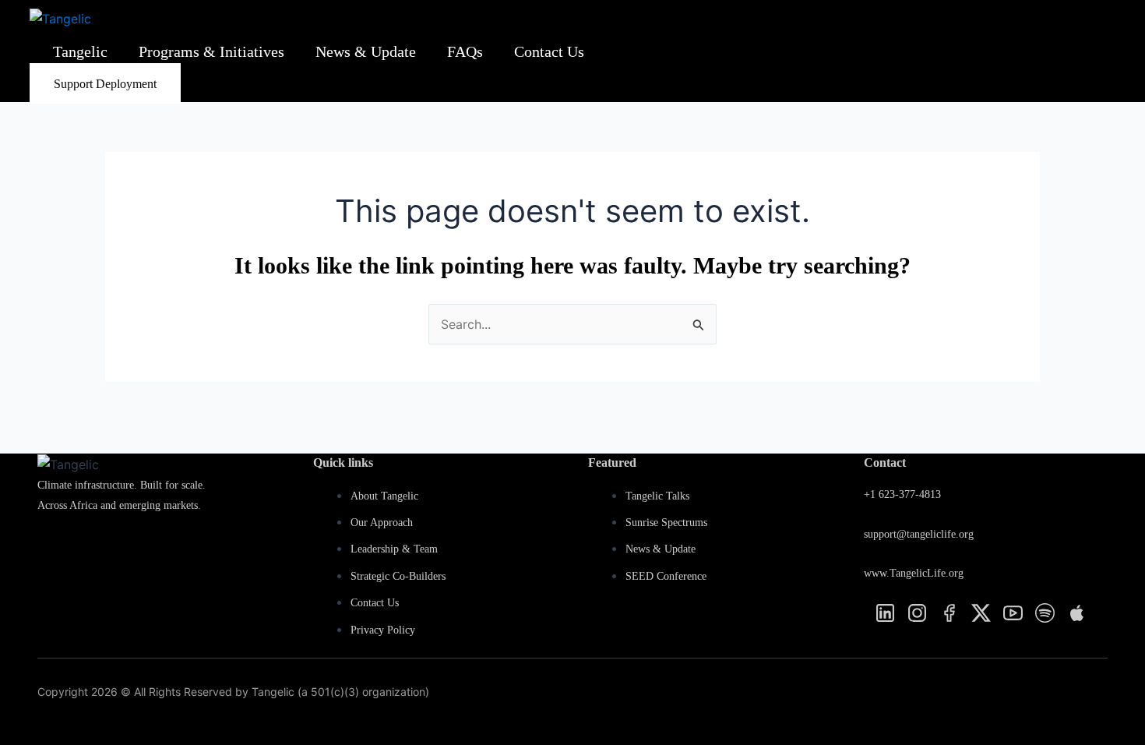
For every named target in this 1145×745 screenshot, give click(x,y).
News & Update (365, 51)
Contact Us (549, 51)
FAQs (465, 51)
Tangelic (80, 51)
